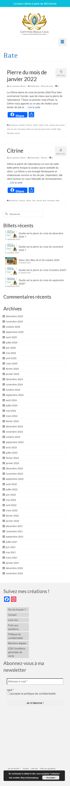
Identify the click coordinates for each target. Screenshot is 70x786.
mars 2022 (12, 510)
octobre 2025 (13, 326)
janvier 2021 (12, 562)
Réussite (10, 133)
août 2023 (11, 447)
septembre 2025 (15, 332)
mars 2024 (12, 416)
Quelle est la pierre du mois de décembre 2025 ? (41, 235)
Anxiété (22, 125)
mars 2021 (12, 557)
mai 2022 (11, 499)
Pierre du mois (47, 86)
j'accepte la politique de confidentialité (32, 693)
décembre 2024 (14, 379)
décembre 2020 (14, 568)
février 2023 (12, 458)
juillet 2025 (12, 342)
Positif (53, 129)
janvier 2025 (12, 374)
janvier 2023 (12, 463)
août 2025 (11, 337)
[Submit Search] (5, 214)
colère (41, 125)
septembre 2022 (15, 479)
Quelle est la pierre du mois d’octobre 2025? (42, 270)
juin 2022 (11, 494)
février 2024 (12, 421)
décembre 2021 (14, 526)
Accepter (50, 777)
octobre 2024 (13, 389)
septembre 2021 (15, 536)
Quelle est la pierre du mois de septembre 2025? (41, 281)
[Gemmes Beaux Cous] (35, 23)
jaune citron (60, 125)
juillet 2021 (12, 541)
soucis (17, 133)
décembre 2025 (14, 316)
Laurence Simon (18, 86)
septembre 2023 (15, 442)
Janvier (52, 125)
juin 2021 (11, 547)
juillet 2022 (12, 489)
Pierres (44, 157)
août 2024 (11, 400)
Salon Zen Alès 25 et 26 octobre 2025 (39, 260)
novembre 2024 (14, 384)
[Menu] (62, 42)
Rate (59, 129)
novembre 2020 (14, 573)
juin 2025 (11, 347)
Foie (46, 125)
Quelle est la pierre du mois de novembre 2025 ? (41, 248)
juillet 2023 (12, 452)
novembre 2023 (14, 431)
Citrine (35, 125)
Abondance (13, 125)
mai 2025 (11, 353)
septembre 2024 (15, 395)
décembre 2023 (14, 426)
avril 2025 (11, 358)
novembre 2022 (14, 473)
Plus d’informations (29, 777)
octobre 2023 (13, 437)
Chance (29, 125)
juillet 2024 (12, 405)
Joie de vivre (12, 129)
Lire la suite (34, 107)
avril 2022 (11, 505)
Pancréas (21, 129)
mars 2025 (12, 363)
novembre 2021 (14, 531)
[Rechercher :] (23, 214)
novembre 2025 (14, 321)
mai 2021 (11, 552)
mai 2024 (11, 410)
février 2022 (12, 515)
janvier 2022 (12, 520)
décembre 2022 (14, 468)
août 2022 (11, 484)
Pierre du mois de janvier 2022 (38, 129)
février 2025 (12, 368)
